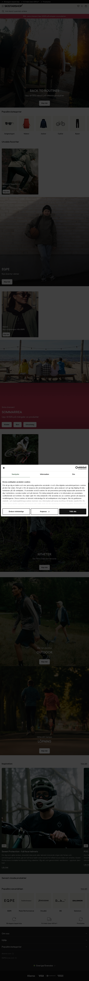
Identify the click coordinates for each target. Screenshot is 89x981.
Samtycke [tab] (15, 474)
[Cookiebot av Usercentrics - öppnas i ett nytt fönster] (77, 468)
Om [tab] (73, 474)
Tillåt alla (72, 511)
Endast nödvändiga (16, 511)
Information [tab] (44, 474)
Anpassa (43, 511)
